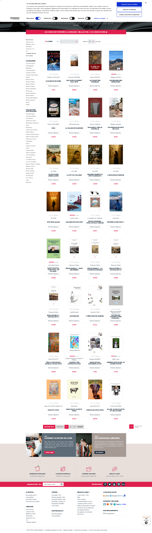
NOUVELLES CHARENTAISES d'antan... (116, 316)
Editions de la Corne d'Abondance (31, 140)
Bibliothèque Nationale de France (32, 124)
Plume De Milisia (30, 171)
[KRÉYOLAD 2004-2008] (95, 389)
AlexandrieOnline (30, 114)
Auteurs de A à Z (30, 49)
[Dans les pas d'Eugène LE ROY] (95, 342)
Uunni (27, 180)
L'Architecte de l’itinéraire (95, 218)
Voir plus (76, 25)
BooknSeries (29, 127)
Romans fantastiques (31, 88)
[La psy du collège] (74, 154)
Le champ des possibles (95, 81)
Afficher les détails (99, 18)
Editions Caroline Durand (32, 134)
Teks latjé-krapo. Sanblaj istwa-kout (53, 363)
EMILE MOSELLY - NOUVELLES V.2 (115, 269)
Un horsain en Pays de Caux (116, 128)
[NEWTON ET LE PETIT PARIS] (74, 389)
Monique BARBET (95, 359)
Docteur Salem (53, 222)
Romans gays (29, 91)
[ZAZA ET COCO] (53, 389)
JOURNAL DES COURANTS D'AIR (74, 363)
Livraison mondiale (63, 474)
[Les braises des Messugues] (116, 60)
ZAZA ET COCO (53, 410)
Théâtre (28, 104)
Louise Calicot (74, 218)
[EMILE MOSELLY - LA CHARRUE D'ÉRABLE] (95, 248)
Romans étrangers (30, 81)
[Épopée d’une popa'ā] (115, 201)
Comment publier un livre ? (85, 501)
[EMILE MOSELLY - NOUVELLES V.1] (53, 295)
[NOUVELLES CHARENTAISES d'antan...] (116, 295)
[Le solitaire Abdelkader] (53, 154)
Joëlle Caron (115, 359)
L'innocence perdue (115, 175)
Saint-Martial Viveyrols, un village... (53, 269)
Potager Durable (30, 173)
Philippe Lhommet (116, 124)
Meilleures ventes (30, 44)
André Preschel (74, 312)
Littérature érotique (31, 72)
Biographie (28, 68)
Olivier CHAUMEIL (53, 124)
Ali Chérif (53, 171)
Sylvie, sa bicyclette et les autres (115, 410)
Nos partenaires (56, 516)
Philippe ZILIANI (116, 77)
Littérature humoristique (32, 75)
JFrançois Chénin (74, 265)
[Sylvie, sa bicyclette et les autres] (115, 389)
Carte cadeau (29, 55)
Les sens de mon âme (74, 222)
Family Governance (31, 145)
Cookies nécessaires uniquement (129, 14)
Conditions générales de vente (53, 530)
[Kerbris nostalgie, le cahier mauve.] (116, 342)
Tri (57, 41)
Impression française (37, 474)
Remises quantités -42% (58, 497)
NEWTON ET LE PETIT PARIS (74, 410)
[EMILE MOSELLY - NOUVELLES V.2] (115, 248)
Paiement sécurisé (88, 474)
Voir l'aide (49, 452)
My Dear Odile (29, 168)
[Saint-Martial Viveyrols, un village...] (53, 248)
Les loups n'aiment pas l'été (74, 81)
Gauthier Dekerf (30, 150)
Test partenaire (29, 175)
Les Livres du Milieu (31, 161)
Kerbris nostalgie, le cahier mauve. (116, 363)
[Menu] (149, 516)
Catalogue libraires (31, 53)
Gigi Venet (116, 218)
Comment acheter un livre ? (85, 503)
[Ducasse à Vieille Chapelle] (95, 107)
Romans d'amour (30, 79)
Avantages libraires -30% (59, 499)
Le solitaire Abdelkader (53, 175)
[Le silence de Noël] (53, 60)
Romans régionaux (30, 100)
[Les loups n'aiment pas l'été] (74, 60)
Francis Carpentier (95, 124)
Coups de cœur (29, 42)
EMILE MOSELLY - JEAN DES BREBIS (74, 269)
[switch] (55, 18)
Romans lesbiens (30, 95)
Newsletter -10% (56, 495)
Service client (114, 474)
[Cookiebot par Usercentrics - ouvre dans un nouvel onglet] (15, 18)
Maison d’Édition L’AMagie (33, 164)
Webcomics (28, 182)
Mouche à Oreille (30, 166)
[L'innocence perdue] (116, 154)
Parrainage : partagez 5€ (58, 501)
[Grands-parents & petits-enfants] (95, 154)
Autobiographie (30, 65)
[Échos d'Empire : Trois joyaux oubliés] (95, 201)
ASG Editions (29, 118)
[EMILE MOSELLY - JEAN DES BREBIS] (74, 248)
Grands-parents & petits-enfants (95, 175)
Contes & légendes (30, 70)
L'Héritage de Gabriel (95, 316)
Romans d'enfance (30, 84)
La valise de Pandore (74, 128)
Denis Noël (74, 406)
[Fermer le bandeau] (145, 2)
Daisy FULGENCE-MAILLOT (53, 406)
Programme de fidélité (58, 503)
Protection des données (81, 530)
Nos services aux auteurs (33, 501)
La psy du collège (74, 175)
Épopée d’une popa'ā (115, 222)
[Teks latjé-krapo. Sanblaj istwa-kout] (53, 342)
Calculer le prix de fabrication (85, 507)
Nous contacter (81, 499)
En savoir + (100, 452)
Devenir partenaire (57, 513)
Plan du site (80, 514)
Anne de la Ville (94, 312)
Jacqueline (74, 316)
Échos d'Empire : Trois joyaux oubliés (95, 222)
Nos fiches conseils (31, 499)
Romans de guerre (30, 86)
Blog (78, 497)
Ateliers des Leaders (31, 120)
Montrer (85, 41)
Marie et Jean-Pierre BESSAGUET (115, 312)
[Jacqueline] (74, 295)
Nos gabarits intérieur (83, 510)
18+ (27, 51)
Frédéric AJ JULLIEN (53, 77)
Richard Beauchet (74, 124)
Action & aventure (30, 63)
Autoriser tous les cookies (129, 4)
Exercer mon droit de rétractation (98, 530)
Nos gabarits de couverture (84, 512)
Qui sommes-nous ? (31, 495)
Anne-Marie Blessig (31, 116)
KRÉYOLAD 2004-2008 (95, 410)
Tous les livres (29, 39)
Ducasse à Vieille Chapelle (95, 128)
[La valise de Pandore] (74, 107)
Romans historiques (31, 93)
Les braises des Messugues (115, 81)
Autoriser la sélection (129, 9)
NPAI (53, 128)
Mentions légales (68, 530)
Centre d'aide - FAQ (83, 495)
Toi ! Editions (29, 177)
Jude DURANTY (53, 359)
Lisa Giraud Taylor (53, 265)
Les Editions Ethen (30, 159)
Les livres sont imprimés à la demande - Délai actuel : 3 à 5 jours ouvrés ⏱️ (76, 32)
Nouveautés (29, 46)
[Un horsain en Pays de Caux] (116, 107)
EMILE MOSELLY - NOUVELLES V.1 (53, 316)
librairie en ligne (67, 446)
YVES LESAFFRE (115, 406)
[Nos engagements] (114, 513)
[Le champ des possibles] (95, 60)
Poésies (27, 102)
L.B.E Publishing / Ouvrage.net (30, 156)
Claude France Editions (31, 130)
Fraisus (27, 148)
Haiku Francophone (31, 152)
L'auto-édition (30, 497)
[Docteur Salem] (53, 201)
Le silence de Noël (53, 81)
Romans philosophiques (32, 97)
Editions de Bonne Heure (32, 136)
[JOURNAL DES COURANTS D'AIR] (74, 342)
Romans (28, 77)
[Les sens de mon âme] (74, 201)
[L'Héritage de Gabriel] (95, 295)
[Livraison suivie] (114, 496)
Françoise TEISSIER (74, 77)
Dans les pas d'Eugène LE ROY (95, 363)
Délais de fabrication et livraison (86, 505)
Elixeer (27, 143)
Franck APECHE (95, 77)
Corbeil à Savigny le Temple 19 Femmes (74, 359)
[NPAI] (53, 107)
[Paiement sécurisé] (114, 505)
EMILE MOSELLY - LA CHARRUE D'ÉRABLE (95, 269)
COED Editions (30, 132)
